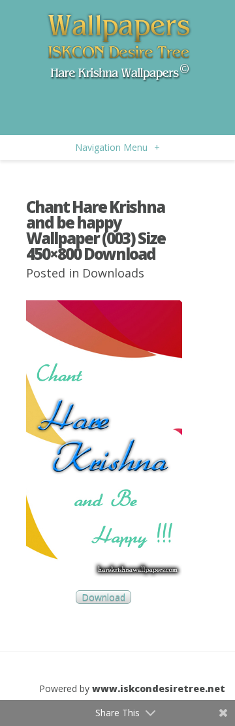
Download (103, 597)
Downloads (113, 273)
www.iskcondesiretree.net (158, 688)
